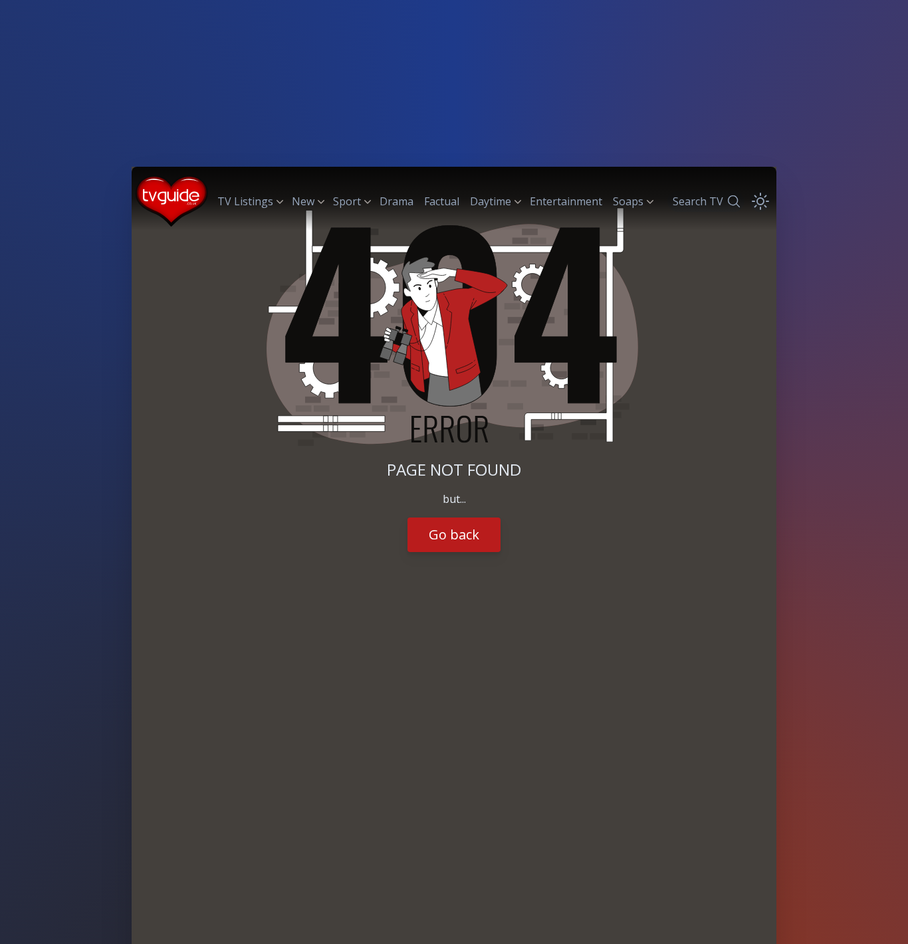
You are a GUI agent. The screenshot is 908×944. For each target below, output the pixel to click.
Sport (347, 201)
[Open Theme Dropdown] (760, 201)
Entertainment (566, 201)
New (303, 201)
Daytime (490, 201)
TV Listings (245, 201)
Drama (396, 201)
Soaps (628, 201)
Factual (441, 201)
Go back (454, 534)
